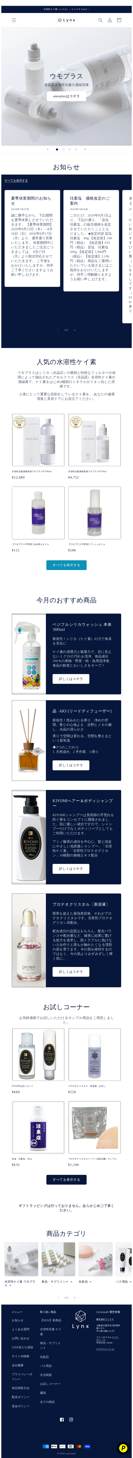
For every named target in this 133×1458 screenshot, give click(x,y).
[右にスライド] (74, 330)
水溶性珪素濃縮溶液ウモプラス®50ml (87, 471)
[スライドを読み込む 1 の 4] (57, 149)
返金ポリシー (20, 1406)
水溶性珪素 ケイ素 (50, 1332)
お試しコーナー (50, 1384)
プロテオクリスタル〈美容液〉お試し (87, 1086)
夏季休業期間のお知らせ (31, 201)
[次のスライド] (85, 149)
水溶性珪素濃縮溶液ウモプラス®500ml (32, 471)
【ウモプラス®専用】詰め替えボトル (30, 544)
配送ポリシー (20, 1397)
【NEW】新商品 (50, 1320)
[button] (13, 20)
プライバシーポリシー (22, 1377)
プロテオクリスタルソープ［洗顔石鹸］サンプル (92, 1159)
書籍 (43, 1392)
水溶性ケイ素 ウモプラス (20, 1283)
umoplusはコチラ (66, 96)
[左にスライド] (58, 330)
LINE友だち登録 (22, 1347)
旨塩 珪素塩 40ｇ (22, 1159)
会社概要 (18, 1365)
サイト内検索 (20, 1356)
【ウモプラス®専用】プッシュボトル (86, 544)
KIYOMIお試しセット (22, 1086)
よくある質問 (20, 1329)
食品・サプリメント (55, 1282)
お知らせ (18, 1320)
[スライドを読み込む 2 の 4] (63, 149)
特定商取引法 (20, 1388)
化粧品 (83, 1282)
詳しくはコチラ (71, 679)
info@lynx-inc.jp (105, 1349)
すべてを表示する (16, 180)
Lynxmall (71, 1453)
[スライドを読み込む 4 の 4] (76, 149)
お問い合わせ (20, 1338)
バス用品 (46, 1365)
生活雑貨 (46, 1375)
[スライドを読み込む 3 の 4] (69, 149)
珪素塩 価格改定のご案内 (90, 201)
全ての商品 (47, 1402)
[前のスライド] (47, 149)
